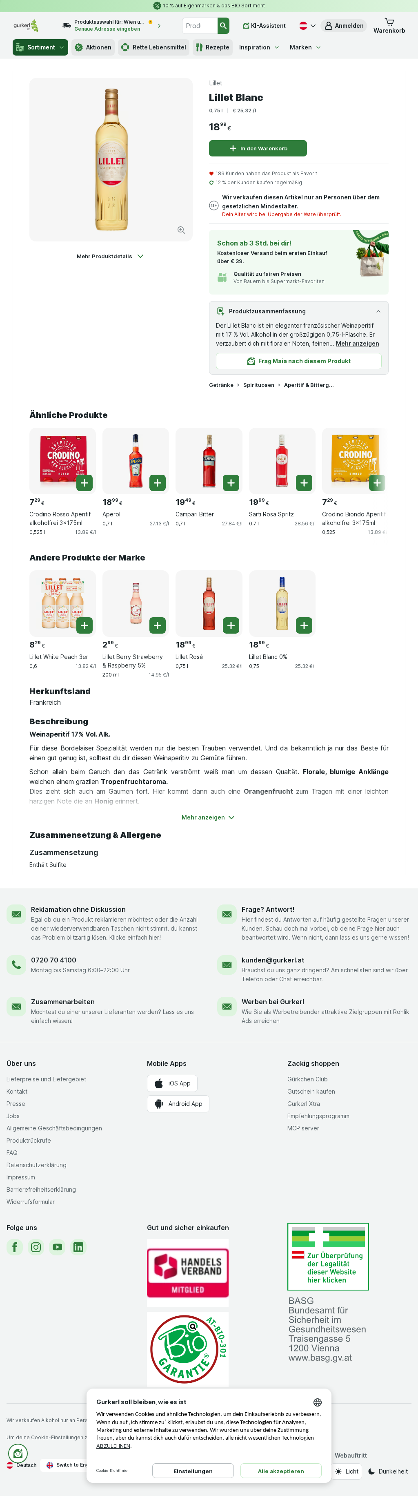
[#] (328, 1257)
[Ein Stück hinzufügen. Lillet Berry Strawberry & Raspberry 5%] (157, 625)
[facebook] (15, 1247)
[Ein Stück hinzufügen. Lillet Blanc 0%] (304, 625)
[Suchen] (224, 26)
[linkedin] (78, 1247)
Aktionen (98, 47)
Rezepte (217, 47)
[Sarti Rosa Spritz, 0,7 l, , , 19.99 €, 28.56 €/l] (282, 461)
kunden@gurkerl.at (273, 960)
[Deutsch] (306, 26)
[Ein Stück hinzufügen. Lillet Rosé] (231, 625)
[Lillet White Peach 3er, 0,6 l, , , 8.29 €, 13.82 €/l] (62, 603)
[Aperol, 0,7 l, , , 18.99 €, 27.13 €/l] (135, 461)
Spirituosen (258, 385)
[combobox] (200, 26)
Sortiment (41, 47)
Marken (301, 47)
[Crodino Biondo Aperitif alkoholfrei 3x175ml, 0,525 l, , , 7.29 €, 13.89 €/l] (355, 461)
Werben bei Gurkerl (273, 1002)
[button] (343, 25)
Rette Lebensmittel (159, 47)
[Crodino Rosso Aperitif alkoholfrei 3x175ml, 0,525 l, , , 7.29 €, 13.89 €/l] (62, 461)
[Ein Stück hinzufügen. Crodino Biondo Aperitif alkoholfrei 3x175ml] (377, 483)
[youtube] (57, 1247)
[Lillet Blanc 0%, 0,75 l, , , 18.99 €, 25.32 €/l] (282, 603)
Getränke (221, 385)
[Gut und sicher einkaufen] (188, 1349)
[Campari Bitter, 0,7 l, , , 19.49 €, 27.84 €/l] (209, 461)
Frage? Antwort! (268, 909)
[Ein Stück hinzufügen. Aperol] (157, 483)
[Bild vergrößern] (181, 230)
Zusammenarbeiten (63, 1002)
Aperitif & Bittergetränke (310, 385)
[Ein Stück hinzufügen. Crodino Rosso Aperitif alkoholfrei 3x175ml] (84, 483)
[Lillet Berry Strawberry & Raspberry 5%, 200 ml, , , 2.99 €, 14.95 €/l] (135, 603)
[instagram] (36, 1247)
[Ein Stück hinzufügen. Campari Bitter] (231, 483)
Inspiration (254, 47)
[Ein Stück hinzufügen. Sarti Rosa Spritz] (304, 483)
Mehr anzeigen (357, 343)
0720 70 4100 (53, 960)
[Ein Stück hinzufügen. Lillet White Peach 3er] (84, 625)
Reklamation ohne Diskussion (78, 909)
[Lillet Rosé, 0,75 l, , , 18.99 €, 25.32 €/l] (209, 603)
